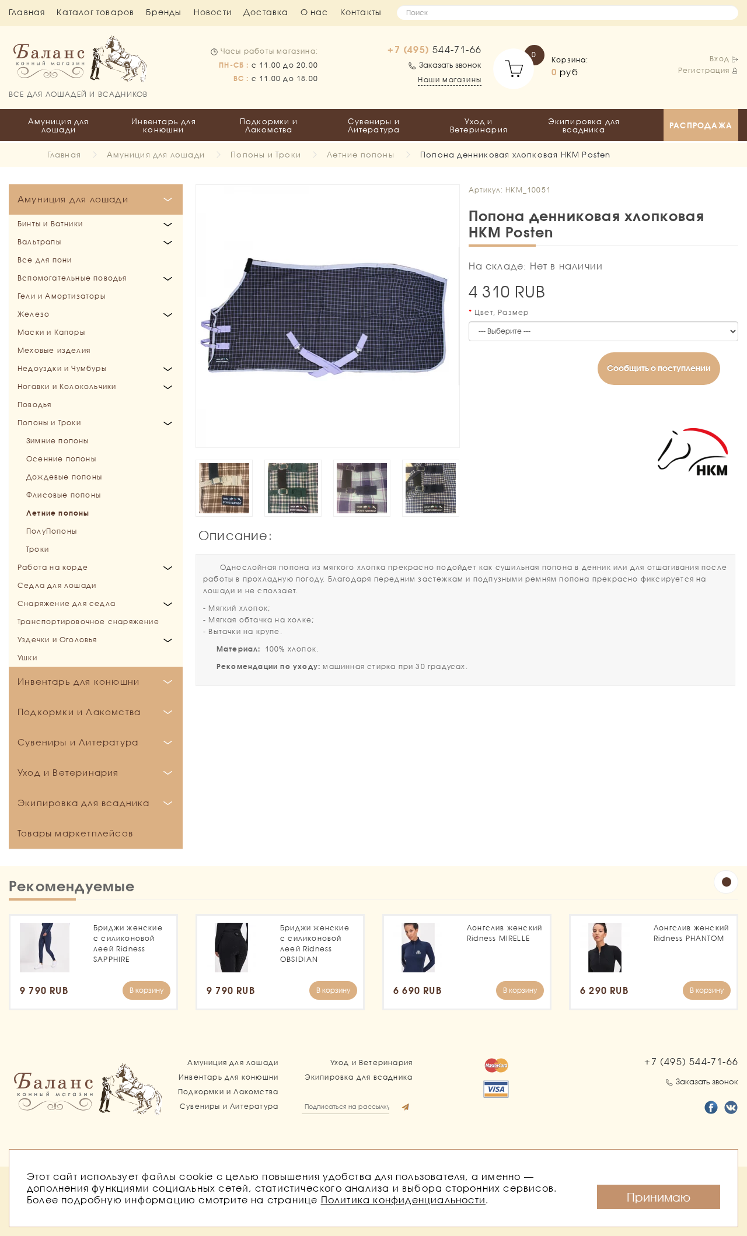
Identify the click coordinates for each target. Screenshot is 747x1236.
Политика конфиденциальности (403, 1199)
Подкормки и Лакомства (269, 125)
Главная (27, 12)
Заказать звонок (450, 64)
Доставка (266, 12)
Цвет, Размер (501, 312)
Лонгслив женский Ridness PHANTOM (691, 933)
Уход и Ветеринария (479, 125)
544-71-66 (434, 49)
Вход (719, 58)
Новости (213, 12)
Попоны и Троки (266, 154)
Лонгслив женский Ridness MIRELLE (504, 933)
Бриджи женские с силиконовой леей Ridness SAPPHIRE (128, 943)
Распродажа (700, 125)
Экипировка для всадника (584, 125)
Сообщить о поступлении (659, 368)
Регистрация (703, 70)
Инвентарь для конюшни (163, 125)
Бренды (163, 12)
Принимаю (658, 1197)
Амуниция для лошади (58, 125)
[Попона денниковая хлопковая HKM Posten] (328, 316)
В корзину (146, 990)
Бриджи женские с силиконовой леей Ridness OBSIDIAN (315, 943)
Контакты (361, 12)
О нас (315, 12)
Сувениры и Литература (374, 125)
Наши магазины (449, 79)
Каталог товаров (95, 12)
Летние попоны (361, 154)
